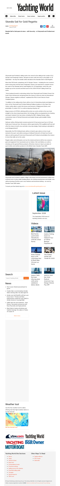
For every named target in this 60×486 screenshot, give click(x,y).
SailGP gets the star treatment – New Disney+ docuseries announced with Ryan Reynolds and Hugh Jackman (17, 304)
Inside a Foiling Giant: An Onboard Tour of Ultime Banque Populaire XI (49, 238)
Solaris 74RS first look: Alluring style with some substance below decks (35, 280)
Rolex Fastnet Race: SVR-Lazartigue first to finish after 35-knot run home (36, 259)
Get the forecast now (11, 427)
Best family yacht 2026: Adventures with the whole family (36, 237)
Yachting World (13, 25)
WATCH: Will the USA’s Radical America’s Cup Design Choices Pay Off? (49, 280)
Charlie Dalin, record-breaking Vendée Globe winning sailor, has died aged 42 (17, 291)
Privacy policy (39, 483)
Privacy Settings (46, 483)
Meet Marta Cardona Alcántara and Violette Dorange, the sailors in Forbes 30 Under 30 (17, 309)
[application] (30, 161)
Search (26, 278)
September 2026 (39, 213)
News (8, 283)
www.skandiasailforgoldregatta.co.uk (35, 186)
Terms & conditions (31, 483)
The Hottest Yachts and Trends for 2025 (49, 256)
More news (17, 315)
